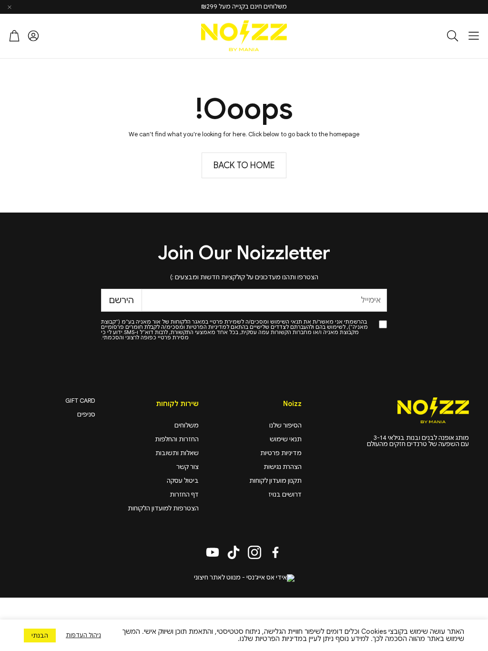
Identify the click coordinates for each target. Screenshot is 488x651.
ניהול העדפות (83, 635)
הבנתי (39, 635)
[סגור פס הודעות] (9, 7)
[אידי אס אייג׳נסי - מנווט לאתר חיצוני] (244, 578)
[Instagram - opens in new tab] (254, 552)
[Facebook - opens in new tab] (275, 552)
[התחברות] (33, 35)
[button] (473, 35)
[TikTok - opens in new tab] (233, 552)
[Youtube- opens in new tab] (212, 552)
